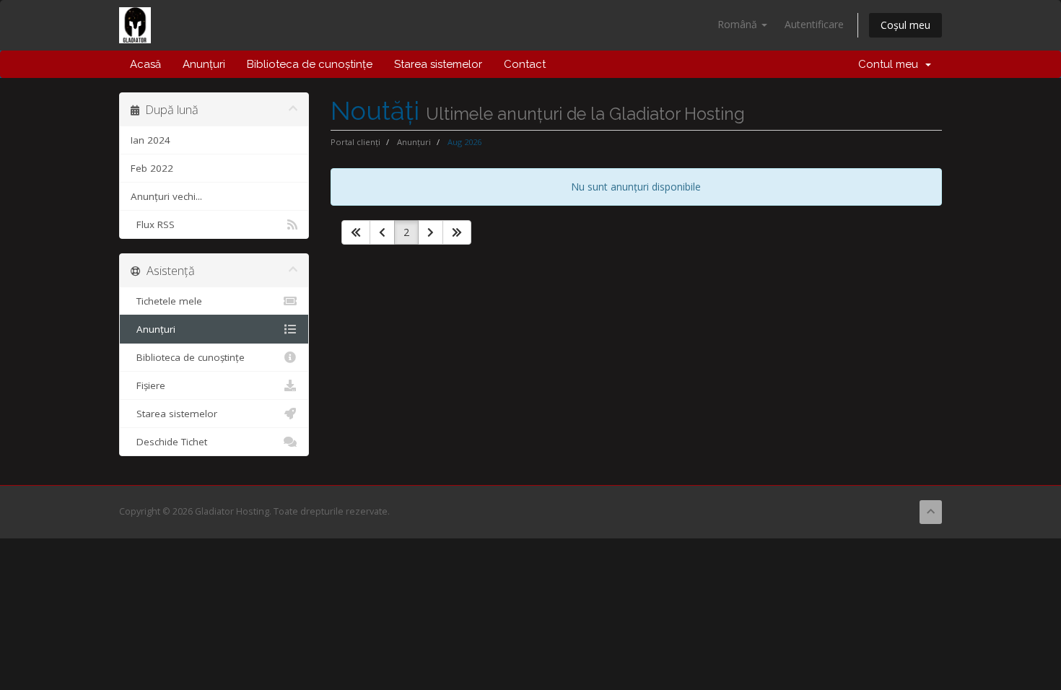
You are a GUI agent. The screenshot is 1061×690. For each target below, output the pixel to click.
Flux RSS (153, 224)
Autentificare (814, 24)
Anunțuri (204, 64)
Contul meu (891, 64)
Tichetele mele (166, 300)
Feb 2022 (152, 168)
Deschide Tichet (169, 441)
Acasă (145, 64)
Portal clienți (355, 141)
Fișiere (148, 385)
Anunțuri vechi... (166, 196)
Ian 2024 (150, 140)
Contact (525, 64)
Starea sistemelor (438, 64)
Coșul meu (905, 25)
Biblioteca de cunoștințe (309, 64)
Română (738, 24)
